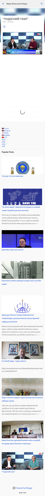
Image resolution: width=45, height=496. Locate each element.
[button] (4, 26)
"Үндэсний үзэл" (8, 472)
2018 (3, 144)
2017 (3, 146)
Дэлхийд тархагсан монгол (12, 250)
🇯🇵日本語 (5, 133)
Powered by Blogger (23, 488)
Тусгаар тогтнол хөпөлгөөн (12, 176)
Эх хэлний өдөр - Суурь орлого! (14, 361)
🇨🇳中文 (4, 137)
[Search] (41, 3)
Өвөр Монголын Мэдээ (16, 4)
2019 (3, 142)
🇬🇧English (6, 135)
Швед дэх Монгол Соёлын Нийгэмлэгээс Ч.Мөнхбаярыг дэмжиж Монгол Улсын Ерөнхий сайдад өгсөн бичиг (20, 318)
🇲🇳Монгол (6, 131)
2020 (4, 140)
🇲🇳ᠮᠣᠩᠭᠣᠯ (5, 128)
